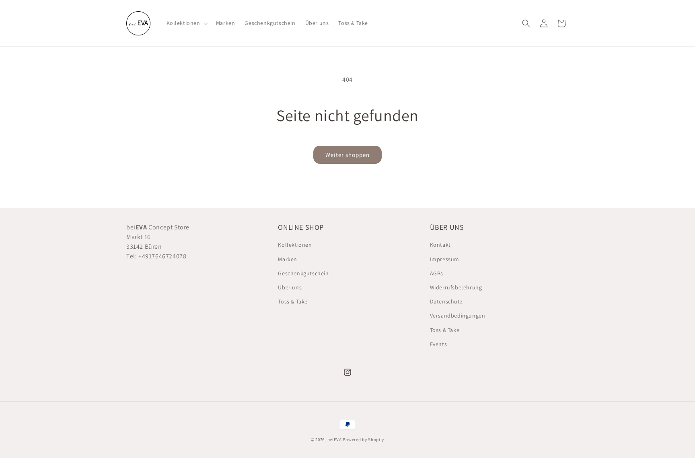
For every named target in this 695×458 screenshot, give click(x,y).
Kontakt (440, 244)
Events (438, 344)
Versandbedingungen (457, 315)
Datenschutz (446, 301)
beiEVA (334, 439)
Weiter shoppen (347, 155)
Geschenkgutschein (303, 273)
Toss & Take (293, 301)
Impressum (444, 259)
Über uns (290, 287)
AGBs (436, 273)
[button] (186, 22)
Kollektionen (295, 244)
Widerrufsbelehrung (456, 287)
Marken (287, 259)
